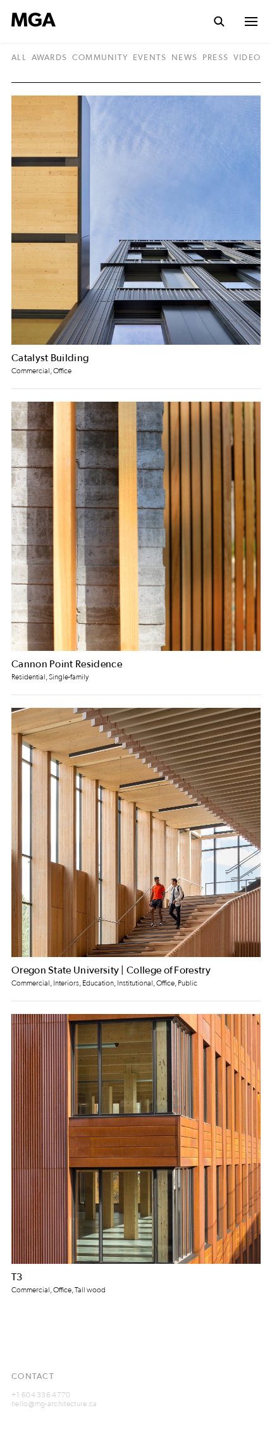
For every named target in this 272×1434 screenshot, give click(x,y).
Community (100, 58)
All (19, 58)
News (184, 58)
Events (150, 58)
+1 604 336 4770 (41, 1395)
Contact (32, 1377)
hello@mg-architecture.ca (54, 1403)
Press (215, 58)
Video (247, 58)
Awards (50, 58)
